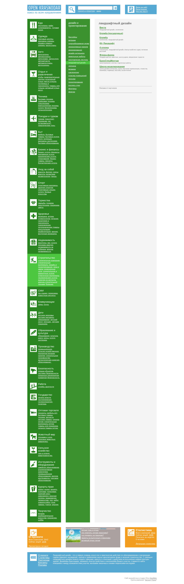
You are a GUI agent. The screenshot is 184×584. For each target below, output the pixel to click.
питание (54, 218)
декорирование (75, 50)
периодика (53, 293)
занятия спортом (45, 187)
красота (41, 172)
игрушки (47, 322)
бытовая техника (45, 99)
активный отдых (52, 88)
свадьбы (42, 203)
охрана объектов (45, 371)
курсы (46, 338)
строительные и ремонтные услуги (47, 272)
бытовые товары (45, 415)
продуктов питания (46, 353)
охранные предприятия (48, 375)
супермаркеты (44, 28)
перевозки (42, 121)
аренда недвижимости (45, 250)
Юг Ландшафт (107, 43)
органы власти (44, 397)
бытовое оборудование (48, 143)
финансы (55, 152)
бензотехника (51, 108)
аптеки (51, 216)
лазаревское (50, 498)
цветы (40, 207)
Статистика (43, 558)
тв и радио (42, 293)
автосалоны (43, 54)
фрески (71, 92)
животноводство (45, 455)
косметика (50, 174)
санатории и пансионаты (43, 222)
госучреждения (44, 400)
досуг (40, 90)
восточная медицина (47, 234)
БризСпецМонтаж (109, 61)
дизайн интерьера (76, 53)
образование (44, 319)
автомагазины (44, 56)
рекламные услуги (46, 154)
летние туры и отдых (90, 530)
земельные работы (76, 56)
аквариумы (43, 441)
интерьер (48, 139)
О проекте (43, 555)
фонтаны (72, 88)
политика (42, 404)
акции (99, 11)
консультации (44, 229)
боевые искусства (44, 193)
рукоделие (52, 518)
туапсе (48, 504)
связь (40, 304)
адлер (47, 489)
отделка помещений (77, 76)
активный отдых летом (90, 540)
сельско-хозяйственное (48, 351)
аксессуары (51, 45)
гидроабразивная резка (78, 43)
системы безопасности (48, 373)
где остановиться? (44, 122)
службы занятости (46, 387)
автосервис (43, 59)
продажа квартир (45, 245)
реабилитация (44, 231)
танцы (53, 176)
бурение (49, 284)
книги (40, 338)
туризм (41, 119)
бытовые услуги (52, 137)
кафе (50, 25)
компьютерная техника (48, 105)
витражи (72, 40)
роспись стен (74, 85)
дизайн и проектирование (47, 266)
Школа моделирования (112, 66)
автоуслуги (53, 59)
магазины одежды (46, 41)
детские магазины (46, 317)
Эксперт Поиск (150, 580)
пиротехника (43, 205)
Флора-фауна (107, 55)
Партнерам (43, 560)
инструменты (44, 478)
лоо (51, 500)
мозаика (72, 69)
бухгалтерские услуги (47, 163)
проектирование (75, 82)
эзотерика (42, 340)
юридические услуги (47, 156)
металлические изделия (48, 360)
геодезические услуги (47, 278)
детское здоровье (46, 315)
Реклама (42, 565)
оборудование (44, 362)
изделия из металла (47, 280)
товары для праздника (48, 426)
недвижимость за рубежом (45, 248)
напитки (41, 356)
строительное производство (48, 357)
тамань (41, 504)
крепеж (55, 476)
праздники (54, 205)
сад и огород (43, 453)
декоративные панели (78, 47)
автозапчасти (44, 61)
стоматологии (44, 218)
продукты (42, 413)
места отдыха (50, 81)
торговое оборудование (48, 479)
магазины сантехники (47, 141)
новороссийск (44, 502)
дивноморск (43, 496)
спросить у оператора (86, 11)
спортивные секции (46, 190)
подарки (50, 203)
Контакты (42, 562)
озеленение (73, 72)
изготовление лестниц (78, 60)
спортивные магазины (48, 185)
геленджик (51, 491)
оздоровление (44, 225)
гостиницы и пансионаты (43, 84)
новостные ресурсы (46, 295)
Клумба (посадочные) (111, 33)
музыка (41, 513)
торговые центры (45, 39)
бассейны (72, 37)
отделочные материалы (48, 275)
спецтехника (43, 103)
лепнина (72, 66)
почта (46, 304)
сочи (53, 502)
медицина (42, 216)
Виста (103, 27)
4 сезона (104, 47)
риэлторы (42, 243)
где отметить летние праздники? (94, 533)
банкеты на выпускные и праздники (95, 538)
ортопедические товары (48, 227)
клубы (40, 77)
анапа (41, 489)
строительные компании (49, 260)
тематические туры (46, 125)
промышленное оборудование (45, 475)
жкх (48, 243)
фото (40, 139)
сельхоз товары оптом (48, 428)
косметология (44, 176)
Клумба (104, 37)
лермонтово (43, 500)
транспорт (49, 119)
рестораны (43, 25)
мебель (41, 134)
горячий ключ (44, 494)
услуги (41, 108)
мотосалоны (43, 65)
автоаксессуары (45, 63)
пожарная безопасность (48, 378)
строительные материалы (44, 263)
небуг (56, 500)
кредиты (49, 161)
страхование (43, 159)
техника (41, 417)
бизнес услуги (44, 152)
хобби (40, 520)
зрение (55, 231)
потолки (71, 79)
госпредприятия (45, 402)
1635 (44, 542)
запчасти (50, 417)
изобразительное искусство (45, 517)
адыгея (55, 504)
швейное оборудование (48, 467)
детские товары (45, 419)
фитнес (49, 172)
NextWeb (153, 578)
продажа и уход (45, 437)
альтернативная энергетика (45, 470)
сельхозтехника (45, 110)
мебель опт (52, 413)
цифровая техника (46, 101)
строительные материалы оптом (47, 423)
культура (54, 336)
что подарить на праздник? (92, 535)
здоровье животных (46, 439)
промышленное (45, 349)
